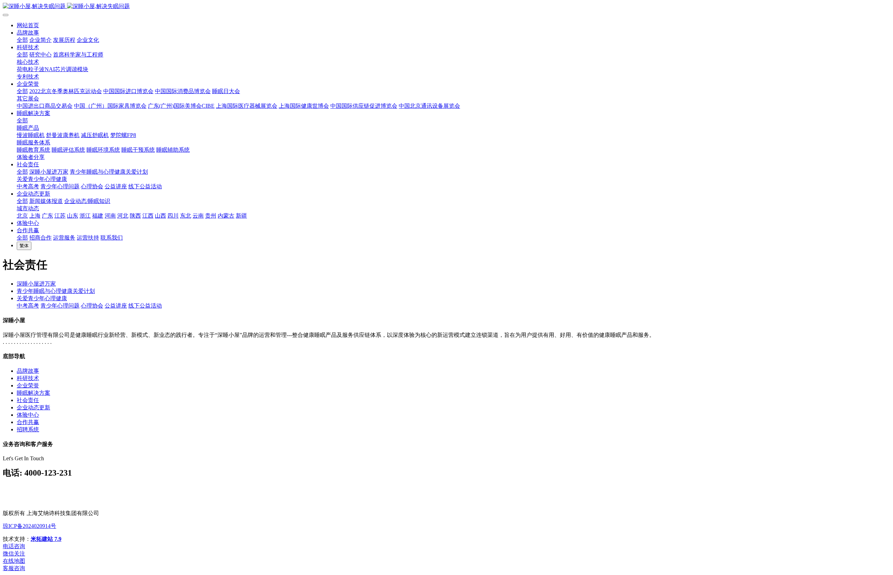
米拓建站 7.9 (46, 539)
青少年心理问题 (60, 306)
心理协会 (92, 306)
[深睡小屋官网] (446, 6)
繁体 (24, 245)
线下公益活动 (145, 306)
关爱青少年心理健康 (42, 298)
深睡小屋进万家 (36, 284)
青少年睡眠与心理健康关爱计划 (56, 291)
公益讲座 (116, 306)
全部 (22, 40)
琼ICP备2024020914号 (29, 526)
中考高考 (28, 306)
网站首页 (28, 25)
